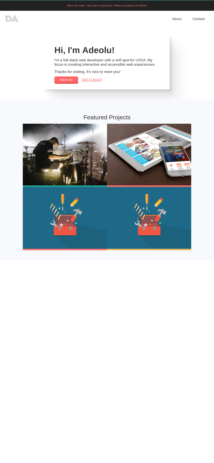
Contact (199, 19)
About (176, 19)
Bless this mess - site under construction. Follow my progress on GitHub (107, 5)
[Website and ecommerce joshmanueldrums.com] (65, 155)
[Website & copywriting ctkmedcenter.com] (149, 155)
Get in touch (92, 79)
